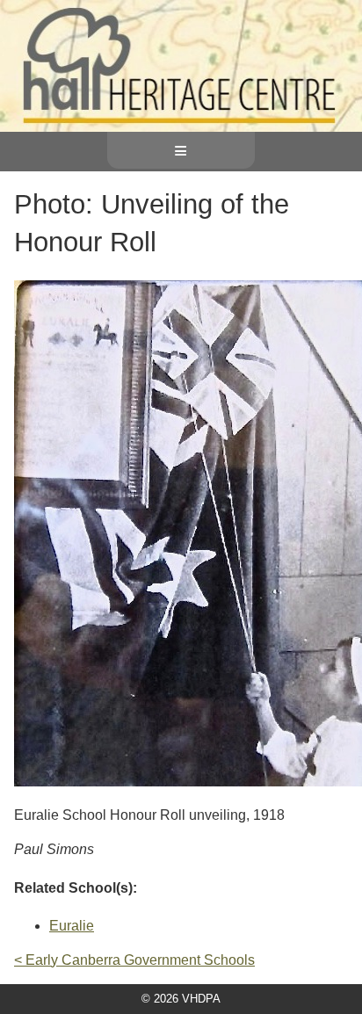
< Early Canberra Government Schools (134, 959)
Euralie (71, 925)
